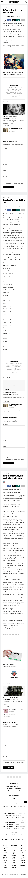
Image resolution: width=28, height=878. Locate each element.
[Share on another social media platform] (23, 20)
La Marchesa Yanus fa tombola (9, 392)
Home (4, 7)
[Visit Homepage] (14, 2)
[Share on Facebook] (9, 20)
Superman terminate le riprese (10, 822)
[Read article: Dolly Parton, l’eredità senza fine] (14, 109)
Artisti (5, 850)
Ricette (22, 845)
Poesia (14, 863)
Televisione (22, 862)
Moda (14, 853)
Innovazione (14, 845)
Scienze (23, 848)
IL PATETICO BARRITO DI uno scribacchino (10, 819)
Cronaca (5, 858)
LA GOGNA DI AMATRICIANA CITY (10, 837)
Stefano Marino (7, 118)
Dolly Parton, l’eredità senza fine (10, 116)
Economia (5, 862)
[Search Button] (26, 2)
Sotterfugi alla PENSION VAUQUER (10, 698)
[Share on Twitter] (14, 20)
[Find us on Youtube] (20, 777)
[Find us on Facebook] (8, 777)
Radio (14, 868)
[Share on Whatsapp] (18, 20)
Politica (14, 865)
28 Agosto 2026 (13, 118)
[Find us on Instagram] (14, 777)
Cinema (5, 855)
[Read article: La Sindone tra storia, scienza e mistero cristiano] (5, 130)
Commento (6, 148)
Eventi (5, 865)
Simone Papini (10, 481)
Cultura (5, 860)
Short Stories (23, 850)
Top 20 (21, 74)
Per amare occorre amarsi (9, 714)
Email (5, 170)
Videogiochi (23, 865)
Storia (23, 857)
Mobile (14, 852)
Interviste (14, 847)
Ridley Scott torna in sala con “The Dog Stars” (13, 409)
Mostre (14, 855)
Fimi (12, 72)
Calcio (5, 853)
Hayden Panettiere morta (9, 134)
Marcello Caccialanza (8, 394)
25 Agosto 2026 (7, 411)
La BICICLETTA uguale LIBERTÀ (10, 828)
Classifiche (8, 72)
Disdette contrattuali (10, 664)
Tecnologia (22, 860)
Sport (23, 855)
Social (23, 852)
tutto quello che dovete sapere (9, 666)
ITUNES (16, 72)
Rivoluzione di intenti (10, 834)
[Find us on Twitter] (11, 777)
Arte (5, 848)
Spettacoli (23, 853)
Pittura (14, 862)
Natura (14, 860)
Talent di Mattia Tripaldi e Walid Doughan (11, 74)
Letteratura (14, 848)
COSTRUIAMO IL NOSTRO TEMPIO (10, 826)
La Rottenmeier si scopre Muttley (15, 709)
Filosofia (5, 867)
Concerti (5, 857)
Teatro (22, 858)
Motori (14, 857)
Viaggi (22, 863)
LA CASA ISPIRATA (10, 824)
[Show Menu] (2, 2)
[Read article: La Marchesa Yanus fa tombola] (14, 385)
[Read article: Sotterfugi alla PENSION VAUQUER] (14, 691)
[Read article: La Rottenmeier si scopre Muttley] (5, 711)
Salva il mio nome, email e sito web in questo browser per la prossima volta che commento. (14, 182)
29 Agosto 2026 (16, 699)
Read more (7, 125)
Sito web (5, 176)
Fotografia (5, 868)
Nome (5, 164)
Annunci (5, 845)
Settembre (21, 72)
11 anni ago (18, 16)
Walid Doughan (10, 16)
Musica (7, 7)
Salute (23, 847)
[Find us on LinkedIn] (17, 777)
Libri (14, 850)
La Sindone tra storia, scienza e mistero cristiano (13, 831)
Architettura (5, 847)
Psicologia (14, 867)
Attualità (8, 197)
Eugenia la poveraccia (14, 795)
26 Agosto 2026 (12, 131)
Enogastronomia (5, 863)
